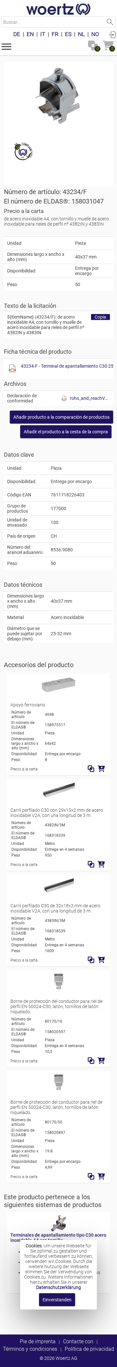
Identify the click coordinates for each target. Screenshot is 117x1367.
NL (81, 34)
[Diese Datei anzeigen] (12, 368)
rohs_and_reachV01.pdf (90, 398)
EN (30, 34)
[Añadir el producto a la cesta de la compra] (101, 769)
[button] (6, 46)
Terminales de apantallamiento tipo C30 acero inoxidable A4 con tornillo (58, 1237)
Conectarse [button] (112, 34)
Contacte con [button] (78, 1341)
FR (55, 34)
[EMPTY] (58, 96)
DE (16, 34)
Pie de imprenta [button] (38, 1341)
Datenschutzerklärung (58, 1287)
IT (42, 34)
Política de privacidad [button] (89, 1349)
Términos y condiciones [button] (30, 1349)
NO (95, 34)
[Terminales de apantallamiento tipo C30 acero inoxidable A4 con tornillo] (58, 1229)
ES (68, 34)
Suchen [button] (110, 22)
